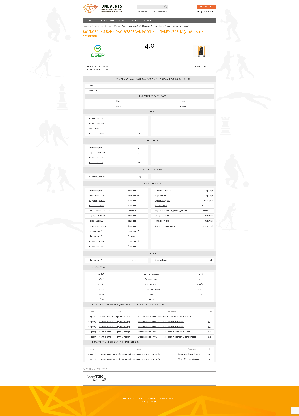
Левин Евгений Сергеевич (99, 211)
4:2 (209, 316)
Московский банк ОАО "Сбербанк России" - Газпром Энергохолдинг (167, 337)
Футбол (108, 26)
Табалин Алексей (162, 221)
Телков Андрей (95, 231)
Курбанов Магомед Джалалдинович (171, 211)
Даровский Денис (162, 201)
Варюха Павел (161, 195)
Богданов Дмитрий (97, 176)
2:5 (209, 337)
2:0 (209, 359)
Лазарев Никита (162, 216)
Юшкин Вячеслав (96, 118)
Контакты (147, 20)
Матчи (117, 26)
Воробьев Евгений (96, 134)
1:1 (209, 327)
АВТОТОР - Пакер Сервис (188, 359)
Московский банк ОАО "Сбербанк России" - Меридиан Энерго (164, 316)
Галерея (134, 20)
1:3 (209, 322)
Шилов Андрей (95, 236)
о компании (142, 11)
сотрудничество (161, 11)
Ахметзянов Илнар (97, 128)
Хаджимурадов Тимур (165, 226)
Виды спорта (108, 20)
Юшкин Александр (97, 123)
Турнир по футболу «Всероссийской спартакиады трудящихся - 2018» (152, 79)
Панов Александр (96, 221)
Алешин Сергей (95, 147)
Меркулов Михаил (97, 152)
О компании (91, 20)
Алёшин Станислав (163, 190)
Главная (86, 26)
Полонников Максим (97, 226)
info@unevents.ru (206, 12)
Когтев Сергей (161, 206)
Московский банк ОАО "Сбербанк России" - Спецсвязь (161, 322)
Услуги (122, 20)
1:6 (209, 354)
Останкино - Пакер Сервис (189, 354)
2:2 (209, 332)
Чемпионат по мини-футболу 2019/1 (114, 316)
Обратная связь (206, 7)
